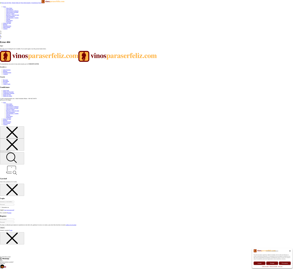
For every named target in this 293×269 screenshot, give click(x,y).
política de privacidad (71, 225)
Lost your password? (9, 210)
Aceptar (259, 263)
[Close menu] (12, 132)
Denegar (272, 263)
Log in (2, 210)
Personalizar (285, 263)
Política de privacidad (273, 266)
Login (10, 230)
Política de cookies (265, 266)
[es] (2, 266)
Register (9, 212)
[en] (5, 266)
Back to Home (3, 50)
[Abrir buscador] (1, 31)
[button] (290, 251)
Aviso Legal (280, 266)
